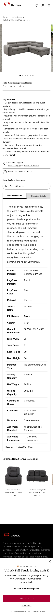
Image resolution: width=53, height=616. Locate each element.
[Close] (49, 561)
